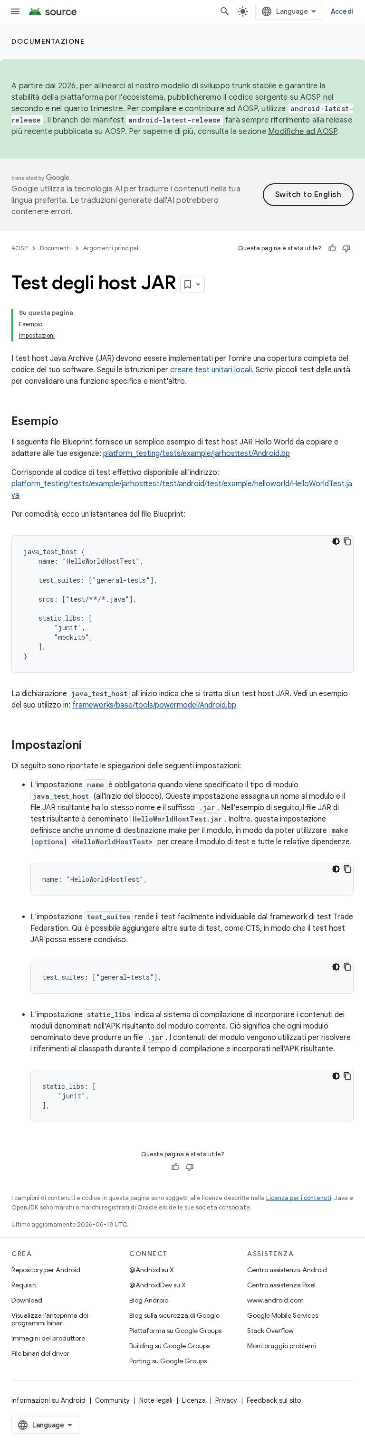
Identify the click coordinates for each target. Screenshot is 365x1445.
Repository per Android (45, 1270)
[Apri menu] (15, 11)
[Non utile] (346, 248)
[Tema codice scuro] (336, 541)
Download (26, 1300)
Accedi (342, 11)
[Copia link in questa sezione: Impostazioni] (91, 746)
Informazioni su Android (48, 1400)
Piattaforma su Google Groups (175, 1330)
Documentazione (48, 41)
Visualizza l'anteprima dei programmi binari (49, 1319)
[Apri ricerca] (225, 11)
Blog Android (149, 1300)
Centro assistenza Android (287, 1270)
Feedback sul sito (274, 1400)
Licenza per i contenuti (298, 1198)
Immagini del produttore (48, 1338)
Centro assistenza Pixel (281, 1285)
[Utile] (332, 248)
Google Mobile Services (282, 1315)
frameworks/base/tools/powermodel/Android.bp (154, 705)
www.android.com (275, 1300)
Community (112, 1400)
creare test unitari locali (211, 370)
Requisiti (24, 1285)
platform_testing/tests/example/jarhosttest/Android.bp (196, 453)
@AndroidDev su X (157, 1285)
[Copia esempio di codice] (347, 541)
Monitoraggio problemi (281, 1345)
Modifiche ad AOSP (302, 131)
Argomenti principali (111, 248)
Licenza (194, 1400)
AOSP (19, 248)
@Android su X (151, 1270)
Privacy (226, 1400)
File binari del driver (40, 1353)
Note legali (156, 1400)
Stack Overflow (270, 1330)
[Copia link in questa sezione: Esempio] (67, 422)
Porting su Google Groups (168, 1361)
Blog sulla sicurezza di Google (174, 1315)
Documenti (55, 248)
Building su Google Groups (169, 1345)
